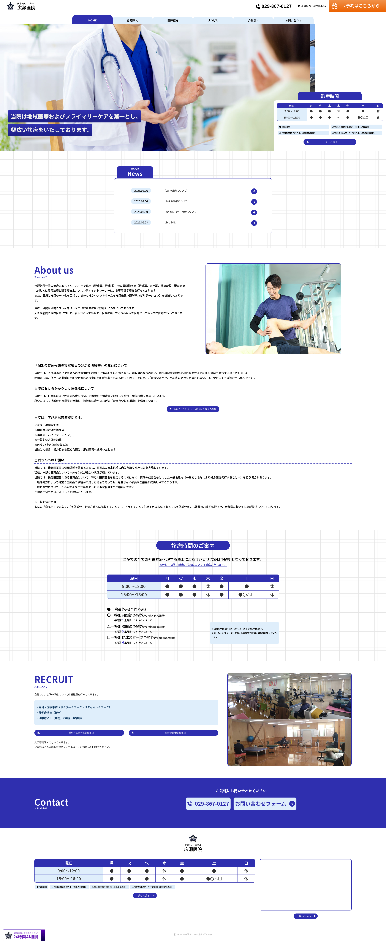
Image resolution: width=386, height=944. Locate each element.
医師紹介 (173, 20)
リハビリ (213, 20)
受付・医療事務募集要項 (81, 733)
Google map (305, 916)
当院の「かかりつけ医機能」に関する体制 (195, 409)
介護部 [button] (252, 20)
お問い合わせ (293, 20)
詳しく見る (332, 142)
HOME (92, 20)
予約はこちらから (363, 6)
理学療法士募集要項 (175, 733)
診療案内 (132, 20)
